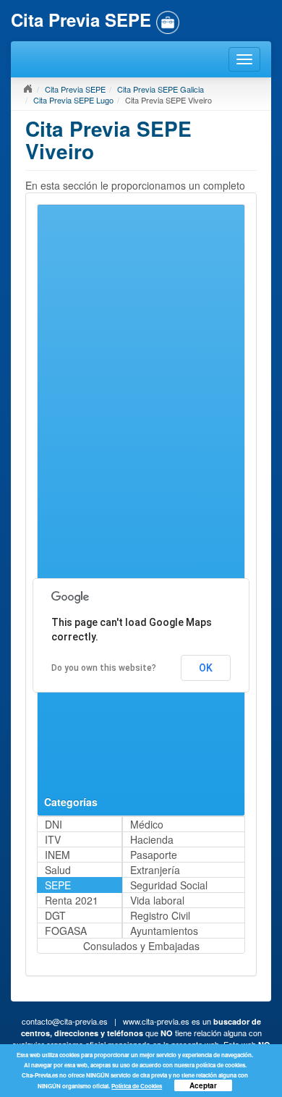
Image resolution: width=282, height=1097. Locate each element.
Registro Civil (160, 915)
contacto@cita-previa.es (65, 1021)
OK (206, 668)
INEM (57, 854)
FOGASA (66, 930)
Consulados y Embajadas (141, 946)
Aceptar (203, 1085)
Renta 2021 (71, 900)
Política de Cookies (136, 1086)
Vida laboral (157, 900)
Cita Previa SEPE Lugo (73, 100)
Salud (58, 870)
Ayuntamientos (164, 930)
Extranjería (155, 870)
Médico (146, 824)
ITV (53, 839)
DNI (53, 824)
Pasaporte (153, 854)
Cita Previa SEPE (75, 89)
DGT (55, 915)
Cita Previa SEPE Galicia (160, 89)
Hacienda (152, 839)
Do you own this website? (103, 668)
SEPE (58, 885)
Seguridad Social (169, 885)
